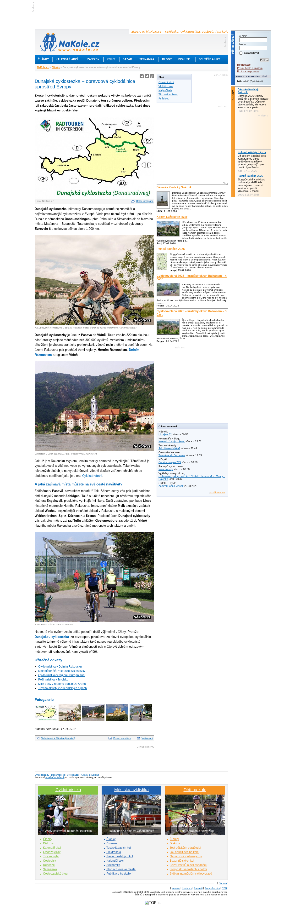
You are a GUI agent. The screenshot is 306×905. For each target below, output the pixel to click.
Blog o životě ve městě (121, 869)
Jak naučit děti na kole (184, 852)
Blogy (167, 59)
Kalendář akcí (67, 59)
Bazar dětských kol (182, 860)
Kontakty (187, 888)
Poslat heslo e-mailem (249, 68)
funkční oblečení (54, 777)
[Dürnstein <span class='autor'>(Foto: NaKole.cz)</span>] (93, 721)
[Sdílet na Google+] (152, 77)
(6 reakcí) (58, 738)
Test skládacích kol (118, 847)
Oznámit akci (166, 82)
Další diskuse (217, 492)
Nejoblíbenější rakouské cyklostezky (61, 671)
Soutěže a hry (209, 59)
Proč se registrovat (248, 71)
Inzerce (176, 888)
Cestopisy (49, 860)
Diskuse (184, 59)
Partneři (198, 888)
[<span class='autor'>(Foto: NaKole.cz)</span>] (46, 721)
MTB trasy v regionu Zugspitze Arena (62, 684)
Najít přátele (165, 90)
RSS (224, 888)
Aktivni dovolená (90, 774)
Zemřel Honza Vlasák (171, 485)
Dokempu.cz (58, 774)
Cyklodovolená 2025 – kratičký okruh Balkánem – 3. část (192, 313)
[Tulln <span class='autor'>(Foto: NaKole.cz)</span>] (141, 721)
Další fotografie (144, 201)
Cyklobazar (73, 774)
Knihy (111, 59)
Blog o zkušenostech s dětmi (188, 869)
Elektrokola (113, 852)
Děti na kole (195, 789)
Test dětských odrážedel (185, 847)
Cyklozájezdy (42, 774)
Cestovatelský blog (55, 873)
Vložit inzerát (165, 86)
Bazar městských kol (119, 856)
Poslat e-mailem (122, 738)
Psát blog (163, 98)
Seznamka (146, 59)
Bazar (127, 59)
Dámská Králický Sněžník (174, 187)
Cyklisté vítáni (92, 476)
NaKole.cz (43, 67)
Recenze (49, 865)
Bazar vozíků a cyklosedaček (188, 865)
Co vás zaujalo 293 (169, 462)
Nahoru (223, 883)
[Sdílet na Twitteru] (147, 77)
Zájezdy (93, 59)
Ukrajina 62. (165, 434)
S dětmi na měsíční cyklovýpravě (191, 873)
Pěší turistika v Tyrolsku (53, 679)
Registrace (244, 64)
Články (43, 59)
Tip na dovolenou (168, 94)
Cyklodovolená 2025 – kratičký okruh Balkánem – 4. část (192, 277)
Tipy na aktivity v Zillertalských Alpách (62, 688)
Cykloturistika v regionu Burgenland (61, 675)
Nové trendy (165, 469)
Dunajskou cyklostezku (52, 637)
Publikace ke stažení (119, 873)
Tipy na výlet (51, 856)
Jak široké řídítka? (169, 448)
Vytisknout (147, 738)
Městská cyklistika (131, 789)
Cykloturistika (68, 789)
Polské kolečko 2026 (171, 249)
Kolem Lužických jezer (172, 217)
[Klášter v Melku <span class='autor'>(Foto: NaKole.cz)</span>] (117, 721)
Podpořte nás (212, 888)
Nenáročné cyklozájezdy (186, 856)
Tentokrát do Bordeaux (171, 455)
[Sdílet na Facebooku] (142, 77)
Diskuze (48, 843)
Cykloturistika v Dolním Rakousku (60, 666)
